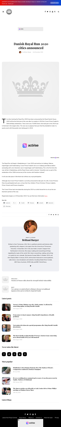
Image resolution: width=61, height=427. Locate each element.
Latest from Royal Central (9, 418)
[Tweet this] (51, 214)
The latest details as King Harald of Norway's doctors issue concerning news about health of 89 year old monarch (35, 336)
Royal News (22, 418)
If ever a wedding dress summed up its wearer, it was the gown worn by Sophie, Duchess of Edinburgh (35, 379)
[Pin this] (56, 214)
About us (31, 418)
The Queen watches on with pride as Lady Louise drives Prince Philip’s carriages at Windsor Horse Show (35, 389)
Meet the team (48, 418)
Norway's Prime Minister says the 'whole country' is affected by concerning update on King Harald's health (32, 305)
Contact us (39, 418)
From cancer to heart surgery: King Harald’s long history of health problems (33, 315)
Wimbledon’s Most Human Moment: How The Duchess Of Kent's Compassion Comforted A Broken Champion (33, 368)
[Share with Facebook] (49, 214)
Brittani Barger (27, 52)
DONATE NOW (54, 3)
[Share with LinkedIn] (53, 214)
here (46, 196)
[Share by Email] (58, 214)
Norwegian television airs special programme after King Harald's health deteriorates (35, 326)
